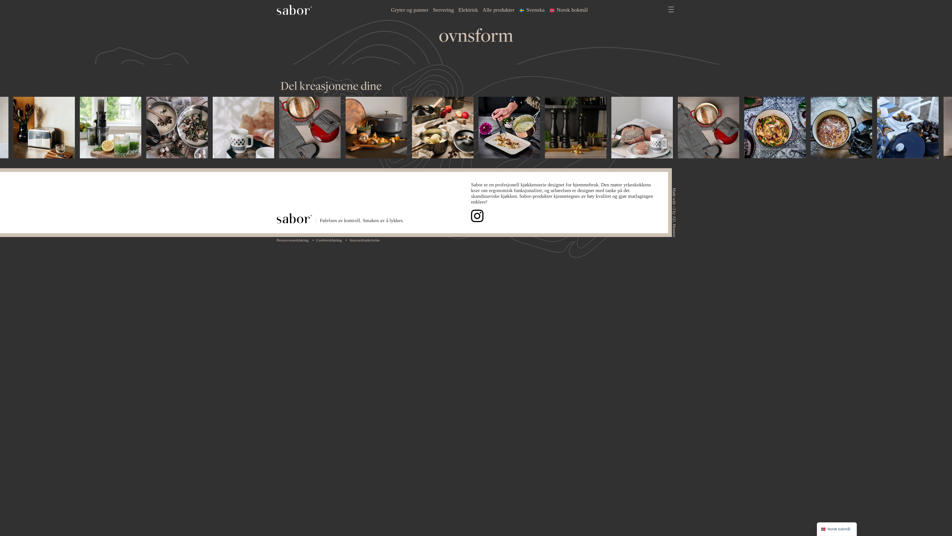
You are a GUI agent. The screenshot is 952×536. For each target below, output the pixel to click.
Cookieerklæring (329, 240)
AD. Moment (674, 226)
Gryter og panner (409, 10)
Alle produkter (498, 10)
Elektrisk (468, 10)
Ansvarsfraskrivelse (364, 240)
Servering (443, 10)
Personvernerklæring (293, 240)
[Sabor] (294, 9)
